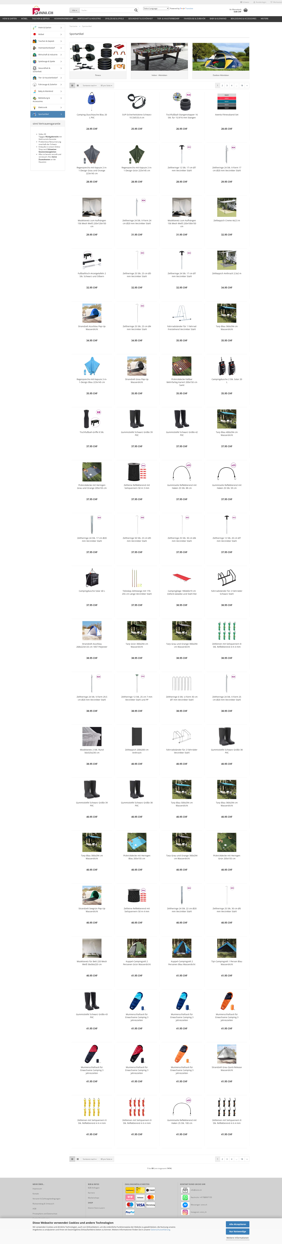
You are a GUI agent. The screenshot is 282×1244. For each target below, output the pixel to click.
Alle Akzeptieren (237, 1224)
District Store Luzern (96, 1208)
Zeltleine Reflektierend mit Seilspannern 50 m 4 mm (137, 910)
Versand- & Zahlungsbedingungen (46, 1198)
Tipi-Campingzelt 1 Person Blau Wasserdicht (226, 963)
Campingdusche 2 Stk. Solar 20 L (227, 381)
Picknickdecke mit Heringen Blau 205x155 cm (136, 857)
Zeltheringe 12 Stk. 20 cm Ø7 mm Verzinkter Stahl (227, 539)
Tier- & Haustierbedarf (168, 18)
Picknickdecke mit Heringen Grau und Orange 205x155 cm (92, 486)
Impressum (37, 1188)
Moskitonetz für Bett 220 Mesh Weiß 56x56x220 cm (92, 963)
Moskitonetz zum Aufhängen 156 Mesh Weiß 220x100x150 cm (182, 223)
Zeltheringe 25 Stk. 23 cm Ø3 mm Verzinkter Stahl (137, 275)
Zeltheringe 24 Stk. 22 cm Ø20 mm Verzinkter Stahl (182, 910)
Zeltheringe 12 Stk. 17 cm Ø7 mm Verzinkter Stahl (182, 169)
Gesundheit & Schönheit (140, 18)
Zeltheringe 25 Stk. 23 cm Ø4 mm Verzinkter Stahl (137, 328)
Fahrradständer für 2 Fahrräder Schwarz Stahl (226, 592)
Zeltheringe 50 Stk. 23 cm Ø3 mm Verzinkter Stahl (137, 539)
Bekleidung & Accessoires (243, 18)
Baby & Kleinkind (218, 18)
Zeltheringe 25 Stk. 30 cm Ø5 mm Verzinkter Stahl (227, 910)
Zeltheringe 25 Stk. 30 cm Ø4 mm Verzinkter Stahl (182, 539)
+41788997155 (206, 1197)
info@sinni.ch (196, 1190)
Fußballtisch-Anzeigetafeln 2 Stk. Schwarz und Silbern (92, 275)
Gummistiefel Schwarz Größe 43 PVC (92, 1016)
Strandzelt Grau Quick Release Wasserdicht (227, 1069)
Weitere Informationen (237, 1237)
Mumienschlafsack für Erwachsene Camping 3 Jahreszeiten (136, 1017)
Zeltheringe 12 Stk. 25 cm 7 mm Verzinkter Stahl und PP (136, 698)
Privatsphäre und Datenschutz (45, 1213)
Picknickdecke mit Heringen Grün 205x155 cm (226, 857)
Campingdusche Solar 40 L (92, 591)
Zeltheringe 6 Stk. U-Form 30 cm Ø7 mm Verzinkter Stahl (182, 698)
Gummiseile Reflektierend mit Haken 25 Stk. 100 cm (182, 1121)
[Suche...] (136, 10)
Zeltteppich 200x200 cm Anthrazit (136, 751)
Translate (189, 8)
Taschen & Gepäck (41, 18)
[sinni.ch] (49, 10)
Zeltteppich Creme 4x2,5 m (227, 220)
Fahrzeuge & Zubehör (194, 18)
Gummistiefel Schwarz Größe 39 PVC (137, 433)
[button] (244, 2)
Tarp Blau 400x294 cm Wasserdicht (227, 433)
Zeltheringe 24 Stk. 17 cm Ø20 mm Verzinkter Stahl (92, 539)
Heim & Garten (9, 18)
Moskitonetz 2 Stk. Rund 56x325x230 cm (92, 751)
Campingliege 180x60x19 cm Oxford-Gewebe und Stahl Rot (182, 592)
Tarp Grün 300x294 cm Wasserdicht (137, 645)
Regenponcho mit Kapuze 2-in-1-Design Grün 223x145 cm (137, 169)
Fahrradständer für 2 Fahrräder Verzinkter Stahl (181, 751)
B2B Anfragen (93, 1188)
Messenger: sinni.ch (198, 1204)
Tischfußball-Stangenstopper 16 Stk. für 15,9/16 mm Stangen (182, 116)
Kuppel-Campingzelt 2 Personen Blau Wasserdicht (181, 963)
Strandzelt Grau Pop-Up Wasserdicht (136, 381)
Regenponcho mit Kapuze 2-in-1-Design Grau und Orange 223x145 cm (92, 170)
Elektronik (42, 107)
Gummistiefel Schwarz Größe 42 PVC (182, 433)
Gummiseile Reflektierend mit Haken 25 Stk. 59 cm (226, 486)
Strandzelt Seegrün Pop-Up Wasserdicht (92, 910)
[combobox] (89, 85)
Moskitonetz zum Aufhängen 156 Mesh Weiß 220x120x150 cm (92, 223)
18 (242, 85)
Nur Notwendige (237, 1231)
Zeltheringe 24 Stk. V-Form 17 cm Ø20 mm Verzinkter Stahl (226, 169)
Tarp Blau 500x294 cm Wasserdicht (182, 804)
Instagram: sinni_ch (198, 1212)
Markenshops (93, 1198)
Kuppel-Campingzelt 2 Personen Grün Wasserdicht (137, 963)
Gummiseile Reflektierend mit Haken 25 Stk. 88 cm (182, 486)
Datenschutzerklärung (160, 1229)
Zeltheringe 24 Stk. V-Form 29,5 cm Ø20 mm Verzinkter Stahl (92, 698)
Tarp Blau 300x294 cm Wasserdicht (92, 857)
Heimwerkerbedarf (63, 18)
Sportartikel (43, 114)
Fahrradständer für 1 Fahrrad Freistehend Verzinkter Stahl (181, 328)
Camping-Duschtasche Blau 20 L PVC (92, 116)
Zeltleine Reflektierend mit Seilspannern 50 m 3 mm (137, 486)
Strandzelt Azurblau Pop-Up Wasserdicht (92, 328)
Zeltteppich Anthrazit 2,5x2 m (226, 273)
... (236, 85)
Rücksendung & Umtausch (43, 1203)
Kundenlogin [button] (260, 2)
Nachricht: (195, 1197)
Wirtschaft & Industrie (89, 18)
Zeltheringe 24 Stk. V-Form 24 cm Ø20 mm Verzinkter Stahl (136, 222)
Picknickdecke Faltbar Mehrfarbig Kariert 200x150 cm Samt (182, 382)
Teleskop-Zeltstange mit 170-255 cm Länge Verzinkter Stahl (137, 592)
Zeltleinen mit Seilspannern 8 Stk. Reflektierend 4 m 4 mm (226, 645)
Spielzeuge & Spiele (114, 18)
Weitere (264, 18)
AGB (34, 1208)
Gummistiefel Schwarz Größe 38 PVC (227, 751)
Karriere (91, 1193)
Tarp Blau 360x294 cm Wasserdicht (227, 328)
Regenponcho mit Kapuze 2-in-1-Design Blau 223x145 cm (92, 381)
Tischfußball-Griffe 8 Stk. (92, 432)
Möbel (24, 18)
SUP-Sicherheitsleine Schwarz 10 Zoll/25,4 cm (136, 116)
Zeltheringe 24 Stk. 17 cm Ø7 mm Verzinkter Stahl (182, 275)
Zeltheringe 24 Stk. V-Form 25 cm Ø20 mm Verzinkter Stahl (226, 698)
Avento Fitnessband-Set (226, 114)
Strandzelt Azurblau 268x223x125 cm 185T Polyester (91, 645)
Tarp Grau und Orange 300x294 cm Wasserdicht (181, 645)
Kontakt (36, 1193)
